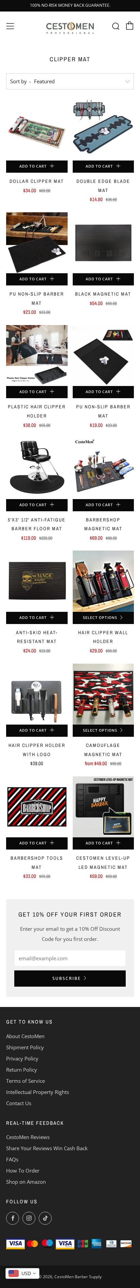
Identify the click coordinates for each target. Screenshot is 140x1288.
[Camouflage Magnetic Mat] (103, 694)
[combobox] (22, 1273)
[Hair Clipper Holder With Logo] (37, 694)
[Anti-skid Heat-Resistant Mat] (37, 581)
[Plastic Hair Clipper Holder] (37, 355)
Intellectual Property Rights (37, 1092)
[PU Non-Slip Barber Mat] (37, 243)
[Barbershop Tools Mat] (37, 807)
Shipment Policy (25, 1047)
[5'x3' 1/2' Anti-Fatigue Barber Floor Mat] (37, 468)
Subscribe (66, 978)
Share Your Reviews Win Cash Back (47, 1148)
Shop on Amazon (26, 1181)
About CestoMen (25, 1036)
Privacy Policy (22, 1058)
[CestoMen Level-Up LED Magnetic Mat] (103, 807)
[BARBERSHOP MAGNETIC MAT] (103, 468)
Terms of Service (25, 1080)
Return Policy (21, 1069)
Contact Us (18, 1103)
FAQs (12, 1159)
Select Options (100, 618)
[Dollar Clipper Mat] (37, 130)
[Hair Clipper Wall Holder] (103, 581)
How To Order (22, 1170)
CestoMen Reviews (28, 1137)
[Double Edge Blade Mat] (103, 130)
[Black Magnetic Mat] (103, 243)
